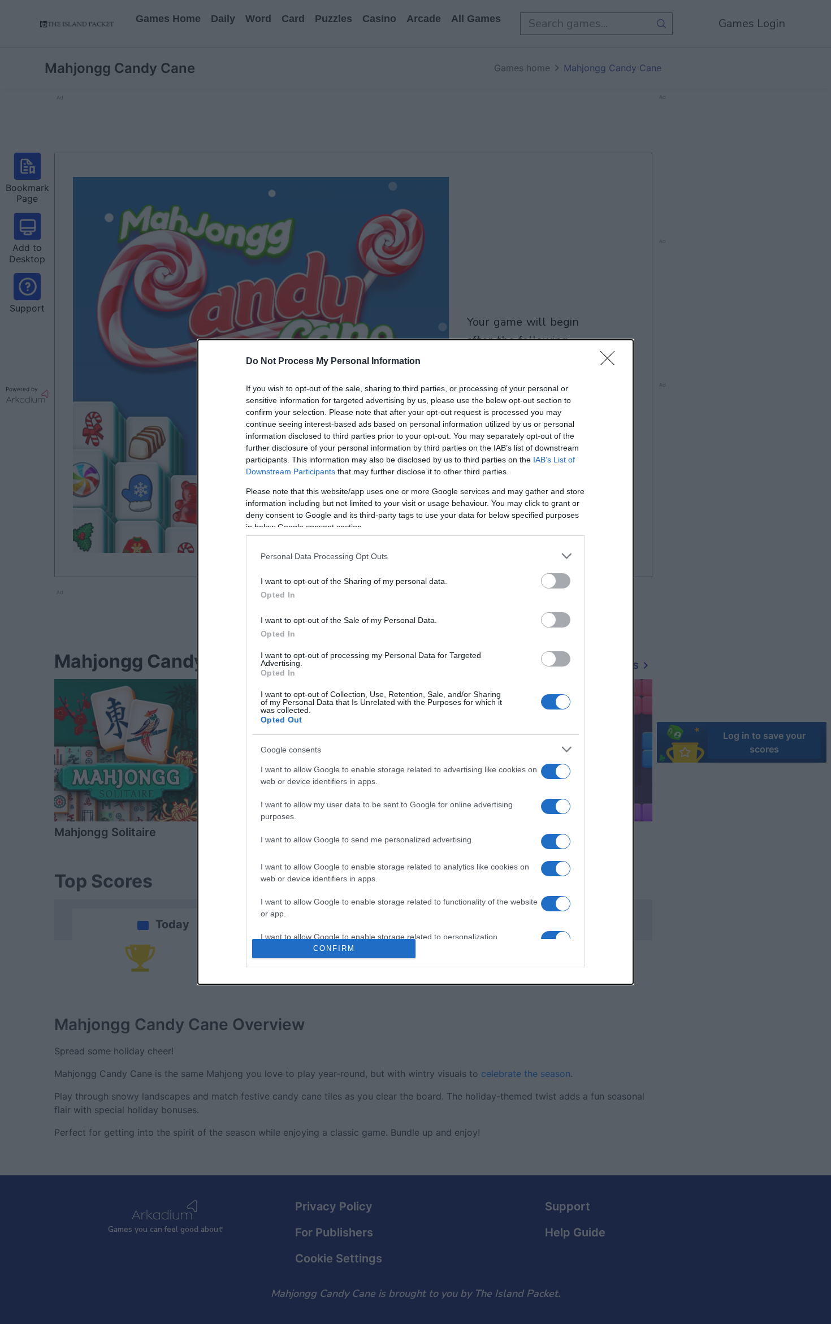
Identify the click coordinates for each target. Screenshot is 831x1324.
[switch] (555, 581)
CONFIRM (334, 948)
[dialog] (415, 662)
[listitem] (415, 556)
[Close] (611, 362)
